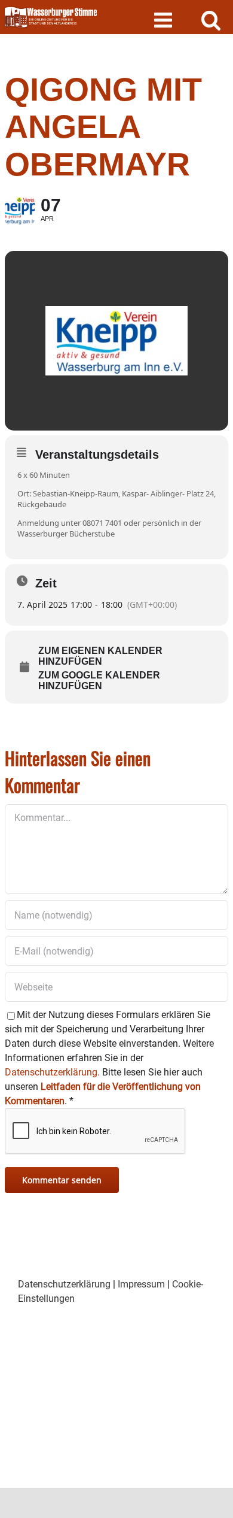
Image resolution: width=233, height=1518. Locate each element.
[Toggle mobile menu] (164, 19)
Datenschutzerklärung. (52, 1072)
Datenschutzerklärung (64, 1284)
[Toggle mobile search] (211, 19)
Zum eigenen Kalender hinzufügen (100, 656)
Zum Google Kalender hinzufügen (99, 680)
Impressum (141, 1284)
